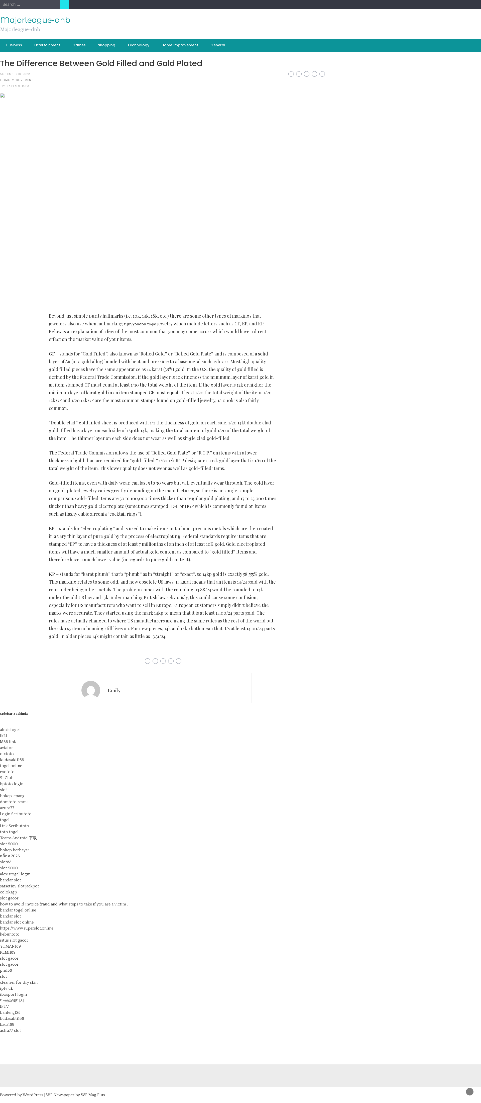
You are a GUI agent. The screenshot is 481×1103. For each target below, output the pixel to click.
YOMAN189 (10, 946)
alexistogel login (15, 874)
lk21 (3, 735)
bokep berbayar (14, 850)
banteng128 (10, 1012)
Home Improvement (180, 45)
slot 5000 (9, 844)
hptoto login (11, 784)
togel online (11, 766)
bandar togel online (18, 910)
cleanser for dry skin (19, 982)
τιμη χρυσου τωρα (14, 86)
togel (5, 820)
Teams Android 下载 (18, 838)
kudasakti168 (12, 760)
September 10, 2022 (15, 74)
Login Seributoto (16, 814)
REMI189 (8, 952)
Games (79, 45)
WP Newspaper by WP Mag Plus (75, 1095)
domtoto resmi (14, 802)
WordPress (33, 1095)
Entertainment (47, 45)
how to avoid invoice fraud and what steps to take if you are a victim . (64, 904)
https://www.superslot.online (26, 928)
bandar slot (10, 880)
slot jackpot (28, 886)
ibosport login (13, 994)
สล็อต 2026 (10, 856)
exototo (7, 772)
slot (3, 790)
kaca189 (7, 1024)
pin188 (6, 970)
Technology (138, 45)
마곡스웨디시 (12, 1000)
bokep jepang (12, 796)
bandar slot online (17, 922)
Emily (114, 690)
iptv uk (6, 988)
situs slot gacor (14, 940)
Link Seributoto (14, 826)
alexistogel (10, 729)
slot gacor (9, 898)
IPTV (4, 1006)
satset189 (8, 886)
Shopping (106, 45)
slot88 (6, 862)
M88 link (8, 742)
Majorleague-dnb (35, 20)
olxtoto (7, 754)
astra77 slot (10, 1030)
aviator (6, 748)
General (217, 45)
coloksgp (8, 892)
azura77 (7, 808)
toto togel (9, 832)
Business (14, 45)
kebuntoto (10, 934)
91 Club (7, 778)
